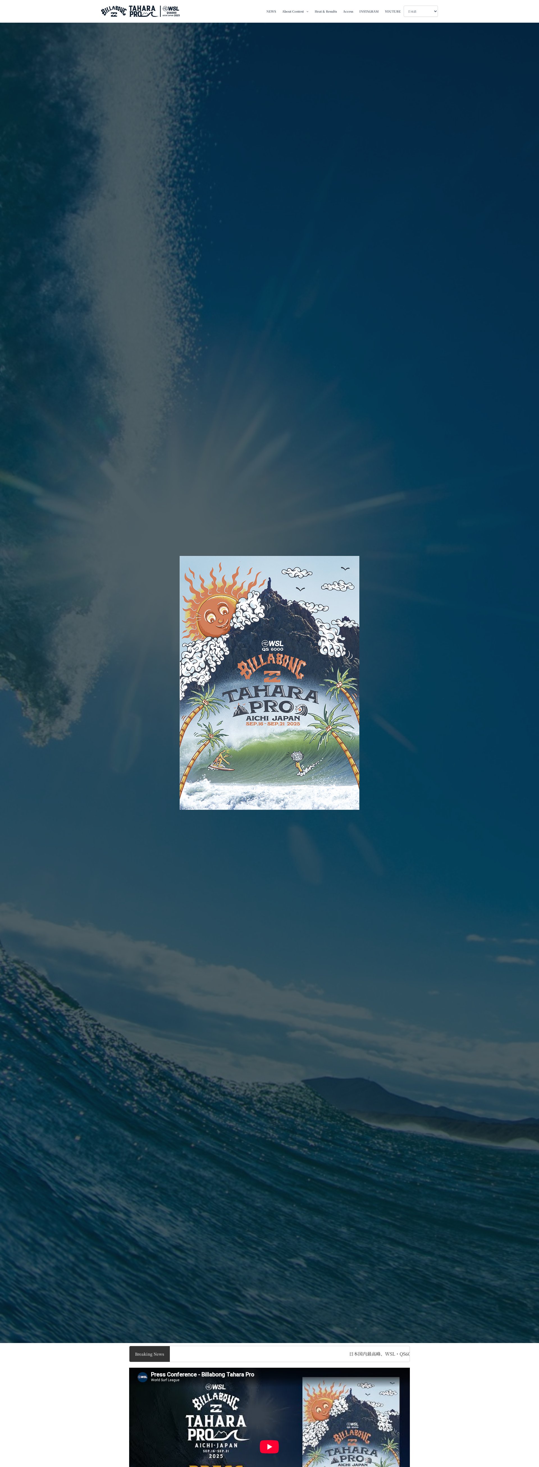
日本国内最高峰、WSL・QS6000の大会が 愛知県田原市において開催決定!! (345, 1354)
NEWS (271, 11)
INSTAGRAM (369, 11)
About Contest (293, 11)
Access (348, 11)
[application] (306, 11)
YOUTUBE (393, 11)
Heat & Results (326, 11)
